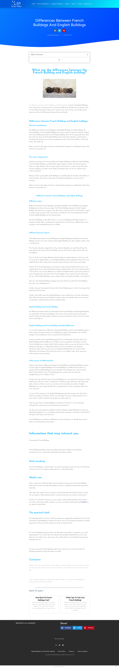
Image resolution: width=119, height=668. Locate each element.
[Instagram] (56, 645)
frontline (83, 502)
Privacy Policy (61, 651)
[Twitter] (59, 645)
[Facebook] (63, 645)
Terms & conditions (83, 651)
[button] (55, 30)
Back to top (116, 665)
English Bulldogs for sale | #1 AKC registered (43, 651)
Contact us (71, 651)
